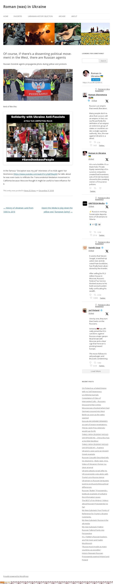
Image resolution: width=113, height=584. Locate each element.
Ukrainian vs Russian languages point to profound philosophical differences (95, 483)
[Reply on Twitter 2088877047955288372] (91, 362)
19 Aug (94, 100)
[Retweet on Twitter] (96, 89)
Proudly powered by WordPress (15, 576)
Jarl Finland (93, 310)
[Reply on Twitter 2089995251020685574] (91, 294)
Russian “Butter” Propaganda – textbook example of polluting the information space (95, 493)
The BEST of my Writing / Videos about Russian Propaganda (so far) (95, 503)
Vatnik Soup (94, 247)
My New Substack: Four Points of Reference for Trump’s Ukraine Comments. (95, 513)
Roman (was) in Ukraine (24, 6)
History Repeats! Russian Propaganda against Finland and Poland (95, 556)
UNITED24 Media (96, 203)
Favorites (18, 16)
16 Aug (91, 313)
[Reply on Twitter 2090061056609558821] (91, 142)
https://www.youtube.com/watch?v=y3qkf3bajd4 (35, 174)
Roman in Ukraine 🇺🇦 (97, 154)
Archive (62, 16)
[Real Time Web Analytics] (5, 582)
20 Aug (91, 159)
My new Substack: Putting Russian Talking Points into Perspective (93, 530)
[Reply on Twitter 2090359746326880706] (91, 188)
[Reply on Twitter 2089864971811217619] (91, 232)
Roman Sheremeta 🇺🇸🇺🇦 (97, 96)
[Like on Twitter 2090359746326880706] (101, 188)
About (74, 16)
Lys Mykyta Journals (90, 395)
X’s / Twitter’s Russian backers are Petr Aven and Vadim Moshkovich (94, 540)
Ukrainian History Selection (40, 16)
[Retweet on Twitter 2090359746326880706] (95, 188)
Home (5, 16)
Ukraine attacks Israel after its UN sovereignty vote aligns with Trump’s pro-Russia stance (95, 474)
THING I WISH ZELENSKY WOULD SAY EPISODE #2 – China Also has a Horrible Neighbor (95, 437)
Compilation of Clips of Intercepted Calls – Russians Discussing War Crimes (94, 401)
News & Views (30, 190)
